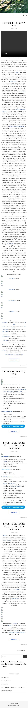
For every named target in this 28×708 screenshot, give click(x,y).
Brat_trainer (14, 85)
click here (4, 322)
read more (14, 360)
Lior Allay (17, 72)
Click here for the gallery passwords (14, 354)
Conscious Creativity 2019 (14, 24)
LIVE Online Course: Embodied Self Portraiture (12, 687)
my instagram (10, 243)
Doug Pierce (13, 81)
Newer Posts (21, 650)
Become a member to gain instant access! (13, 426)
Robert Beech (22, 92)
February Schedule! (6, 680)
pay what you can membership (16, 126)
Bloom (5, 461)
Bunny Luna (14, 5)
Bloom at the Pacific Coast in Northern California (14, 445)
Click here (18, 589)
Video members (5, 384)
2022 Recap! (4, 684)
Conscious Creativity (16, 486)
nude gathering (15, 598)
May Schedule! (4, 677)
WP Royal (17, 705)
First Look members (6, 411)
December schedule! (6, 690)
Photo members (5, 456)
